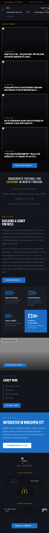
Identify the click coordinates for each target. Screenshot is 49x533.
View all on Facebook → (24, 165)
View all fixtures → (37, 2)
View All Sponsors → (24, 526)
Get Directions (12, 405)
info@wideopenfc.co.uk (17, 445)
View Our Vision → (14, 280)
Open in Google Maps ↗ (15, 365)
